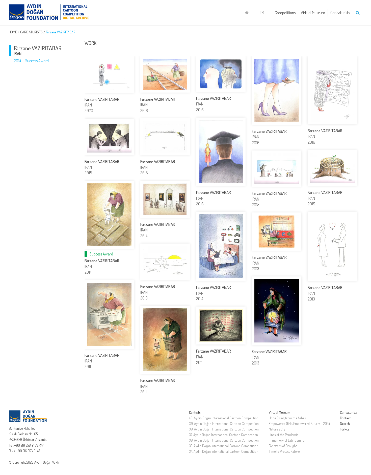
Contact (345, 418)
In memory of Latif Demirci (287, 440)
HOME (13, 32)
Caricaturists (340, 12)
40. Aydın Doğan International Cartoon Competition (223, 418)
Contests (194, 412)
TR (262, 12)
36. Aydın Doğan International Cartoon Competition (224, 440)
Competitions (285, 12)
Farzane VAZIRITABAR (60, 32)
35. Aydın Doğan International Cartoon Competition (223, 446)
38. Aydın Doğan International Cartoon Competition (224, 429)
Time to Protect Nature (284, 451)
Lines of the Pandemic (283, 435)
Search (345, 423)
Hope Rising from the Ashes (287, 418)
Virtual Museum (313, 12)
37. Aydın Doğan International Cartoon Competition (223, 435)
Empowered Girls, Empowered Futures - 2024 (299, 423)
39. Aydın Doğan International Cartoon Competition (224, 423)
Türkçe (344, 429)
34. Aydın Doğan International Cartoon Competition (223, 451)
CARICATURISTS (31, 32)
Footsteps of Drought (283, 446)
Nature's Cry (277, 429)
